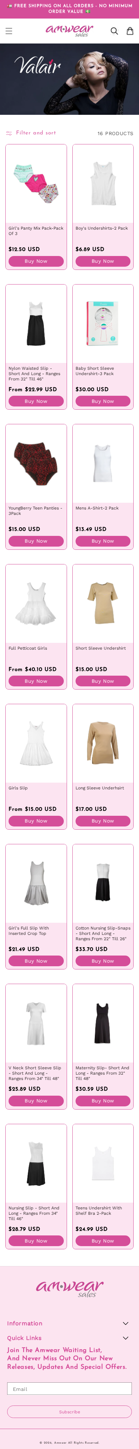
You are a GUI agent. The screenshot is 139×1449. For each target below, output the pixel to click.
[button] (9, 31)
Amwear (60, 1443)
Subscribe (69, 1411)
